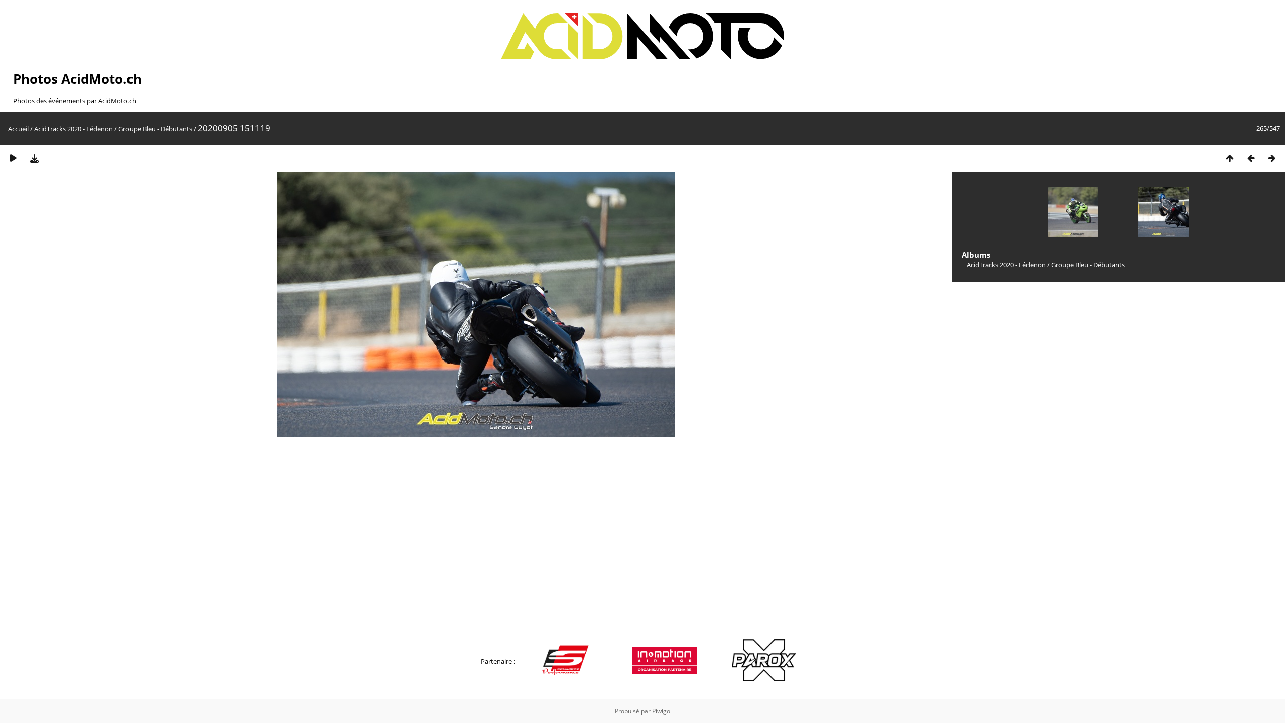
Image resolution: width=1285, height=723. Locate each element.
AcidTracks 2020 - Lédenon (73, 128)
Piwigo (661, 711)
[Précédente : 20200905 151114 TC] (1250, 158)
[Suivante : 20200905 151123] (1271, 158)
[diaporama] (13, 158)
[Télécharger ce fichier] (34, 158)
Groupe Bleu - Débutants (155, 128)
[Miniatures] (1229, 158)
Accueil (18, 128)
